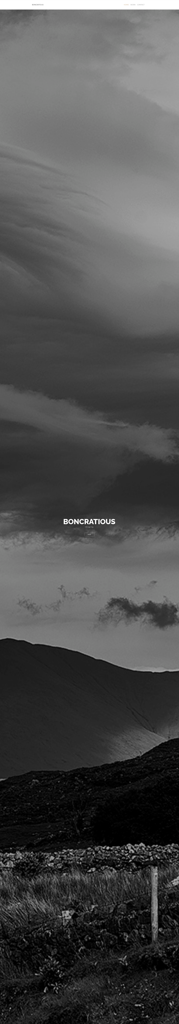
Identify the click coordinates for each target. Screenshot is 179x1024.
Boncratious (38, 5)
